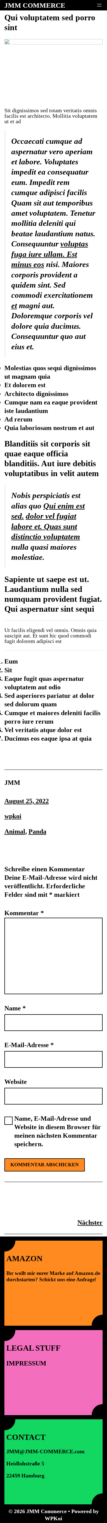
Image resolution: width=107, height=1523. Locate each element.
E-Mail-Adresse (29, 1045)
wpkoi (12, 816)
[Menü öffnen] (99, 5)
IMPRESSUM (26, 1363)
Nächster (90, 1222)
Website (15, 1081)
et (14, 305)
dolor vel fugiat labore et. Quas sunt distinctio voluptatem (45, 526)
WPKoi (53, 1518)
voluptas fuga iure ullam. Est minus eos (49, 254)
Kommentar (24, 913)
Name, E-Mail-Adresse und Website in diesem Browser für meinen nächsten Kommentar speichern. (57, 1131)
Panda (37, 831)
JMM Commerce (34, 5)
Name (15, 1008)
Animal (14, 831)
